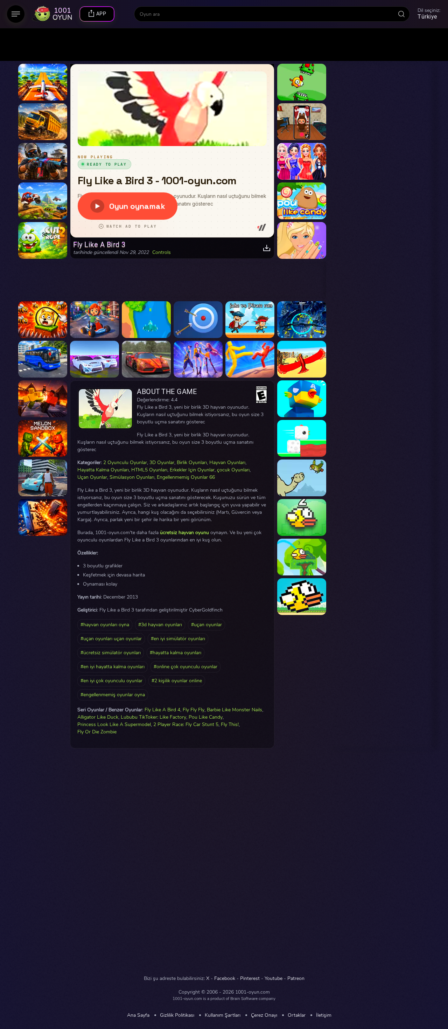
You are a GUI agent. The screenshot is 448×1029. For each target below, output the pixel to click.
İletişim (323, 1015)
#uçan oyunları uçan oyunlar (111, 638)
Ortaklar (297, 1015)
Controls (161, 252)
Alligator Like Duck (97, 717)
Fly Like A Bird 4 (162, 709)
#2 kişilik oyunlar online (177, 680)
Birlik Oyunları (192, 462)
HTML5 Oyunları (149, 470)
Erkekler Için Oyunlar (192, 470)
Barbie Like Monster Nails (234, 709)
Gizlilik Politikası (177, 1015)
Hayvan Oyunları (227, 462)
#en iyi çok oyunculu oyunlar (111, 680)
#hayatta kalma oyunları (175, 652)
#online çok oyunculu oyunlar (185, 666)
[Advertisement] (42, 860)
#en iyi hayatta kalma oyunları (112, 666)
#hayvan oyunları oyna (104, 624)
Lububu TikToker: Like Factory (153, 717)
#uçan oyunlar (206, 624)
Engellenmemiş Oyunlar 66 (186, 477)
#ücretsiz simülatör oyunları (110, 652)
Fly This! (230, 724)
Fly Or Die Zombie (97, 731)
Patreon (295, 978)
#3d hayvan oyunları (160, 624)
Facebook (224, 978)
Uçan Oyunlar (92, 477)
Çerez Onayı (264, 1015)
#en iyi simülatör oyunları (178, 638)
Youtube (273, 978)
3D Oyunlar (161, 462)
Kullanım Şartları (222, 1015)
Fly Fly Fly (193, 709)
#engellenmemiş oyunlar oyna (112, 694)
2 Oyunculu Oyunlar (125, 462)
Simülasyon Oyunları (132, 477)
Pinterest (250, 978)
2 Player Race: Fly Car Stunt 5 (185, 724)
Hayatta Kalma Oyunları (103, 470)
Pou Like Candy (206, 717)
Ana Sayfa (138, 1015)
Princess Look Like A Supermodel (114, 724)
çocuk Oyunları (233, 470)
